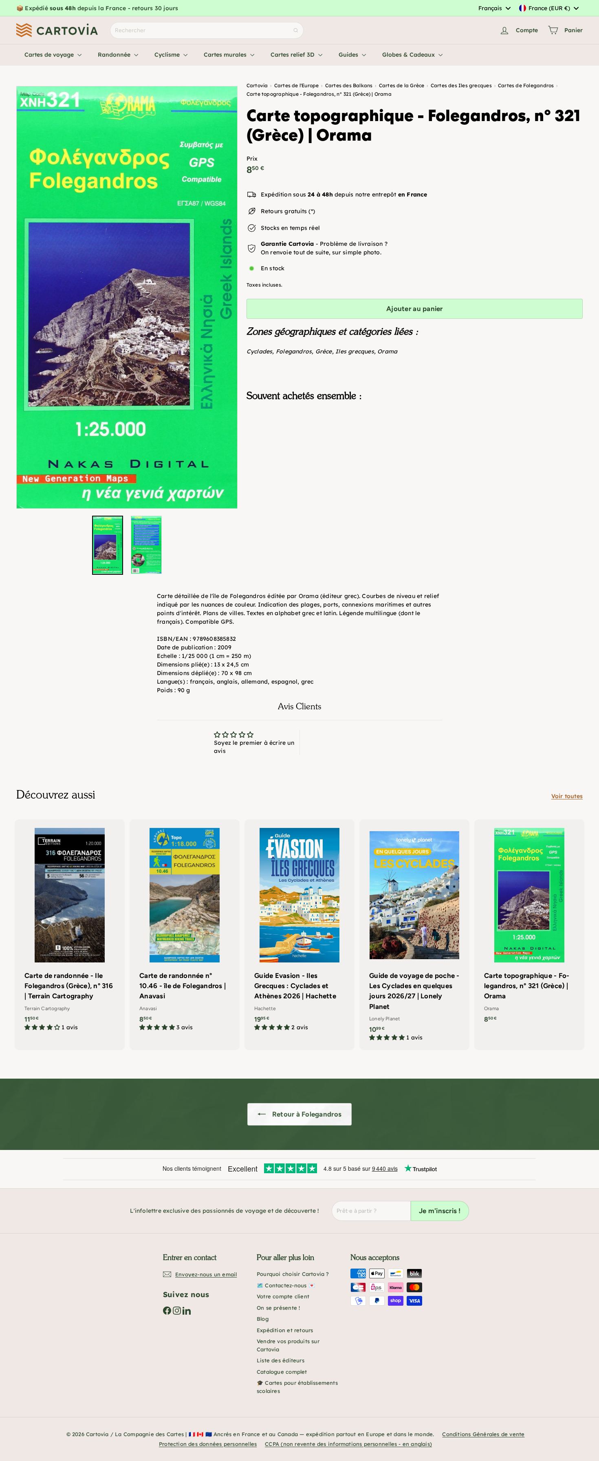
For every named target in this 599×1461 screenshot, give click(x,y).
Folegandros (294, 351)
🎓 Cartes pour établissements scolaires (297, 1386)
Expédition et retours (285, 1330)
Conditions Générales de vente (483, 1434)
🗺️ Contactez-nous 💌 (286, 1285)
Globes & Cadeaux (409, 54)
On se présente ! (278, 1307)
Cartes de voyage (49, 54)
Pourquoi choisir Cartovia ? (293, 1274)
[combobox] (494, 8)
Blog (263, 1318)
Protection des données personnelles (208, 1444)
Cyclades (260, 351)
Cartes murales (226, 54)
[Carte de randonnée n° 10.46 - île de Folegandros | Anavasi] (184, 929)
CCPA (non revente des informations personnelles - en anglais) (348, 1444)
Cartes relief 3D (293, 54)
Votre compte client (283, 1296)
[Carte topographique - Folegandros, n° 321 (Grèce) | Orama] (414, 448)
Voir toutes (567, 796)
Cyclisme (167, 54)
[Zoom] (127, 297)
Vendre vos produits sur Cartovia (288, 1345)
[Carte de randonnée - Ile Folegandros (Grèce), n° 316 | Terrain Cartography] (69, 929)
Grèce (323, 351)
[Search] (296, 30)
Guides (349, 54)
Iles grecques (354, 351)
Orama (387, 351)
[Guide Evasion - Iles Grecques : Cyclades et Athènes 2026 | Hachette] (299, 929)
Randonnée (115, 54)
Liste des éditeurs (280, 1360)
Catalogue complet (282, 1371)
